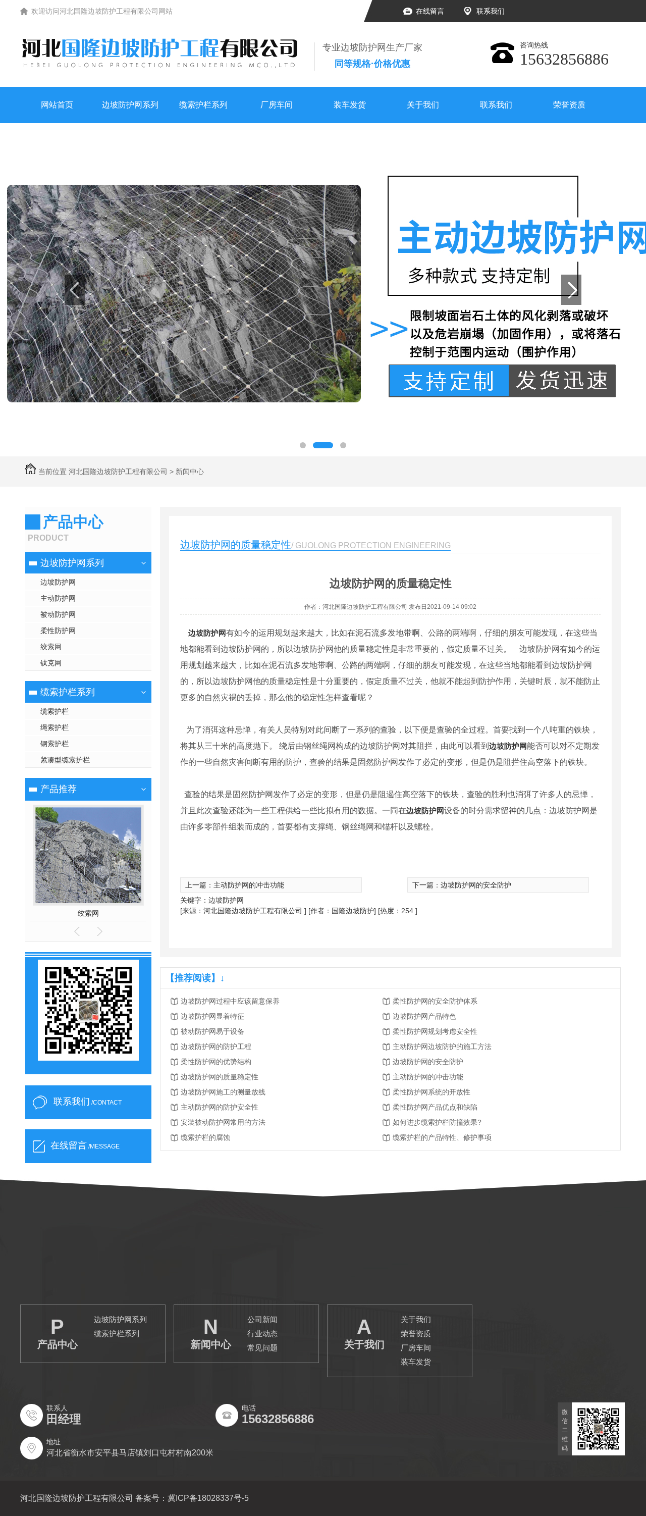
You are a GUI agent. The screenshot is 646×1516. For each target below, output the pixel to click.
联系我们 (490, 11)
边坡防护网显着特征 (212, 1016)
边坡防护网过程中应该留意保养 (230, 1001)
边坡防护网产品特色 (424, 1016)
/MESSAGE (85, 1145)
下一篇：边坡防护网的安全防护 (461, 885)
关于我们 (423, 104)
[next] (571, 290)
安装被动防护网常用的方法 (223, 1122)
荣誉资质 (569, 104)
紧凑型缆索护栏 (65, 760)
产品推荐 (58, 789)
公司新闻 (262, 1319)
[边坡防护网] (323, 289)
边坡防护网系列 (130, 104)
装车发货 (350, 104)
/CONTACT (87, 1101)
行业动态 (262, 1333)
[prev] (75, 290)
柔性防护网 (58, 630)
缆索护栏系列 (203, 104)
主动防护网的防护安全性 (219, 1107)
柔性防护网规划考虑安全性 (435, 1031)
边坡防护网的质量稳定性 (219, 1077)
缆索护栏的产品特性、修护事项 (442, 1137)
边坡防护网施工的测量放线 (223, 1092)
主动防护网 (58, 598)
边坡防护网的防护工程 (216, 1046)
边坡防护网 (58, 582)
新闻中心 (190, 471)
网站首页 (57, 104)
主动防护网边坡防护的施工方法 (442, 1046)
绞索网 (51, 647)
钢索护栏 (54, 744)
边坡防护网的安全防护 (428, 1062)
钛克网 (51, 663)
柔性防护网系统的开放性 (431, 1092)
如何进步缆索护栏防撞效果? (437, 1122)
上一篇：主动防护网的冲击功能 (234, 885)
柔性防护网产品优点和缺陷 (435, 1107)
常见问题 (262, 1347)
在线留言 (430, 11)
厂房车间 (276, 104)
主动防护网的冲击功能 (428, 1077)
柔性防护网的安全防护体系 (435, 1001)
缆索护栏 (54, 711)
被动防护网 (58, 614)
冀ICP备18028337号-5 (208, 1498)
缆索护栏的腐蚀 (205, 1137)
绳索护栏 (54, 727)
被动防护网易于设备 (212, 1031)
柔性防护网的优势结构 (216, 1062)
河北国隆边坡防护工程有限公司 (118, 471)
